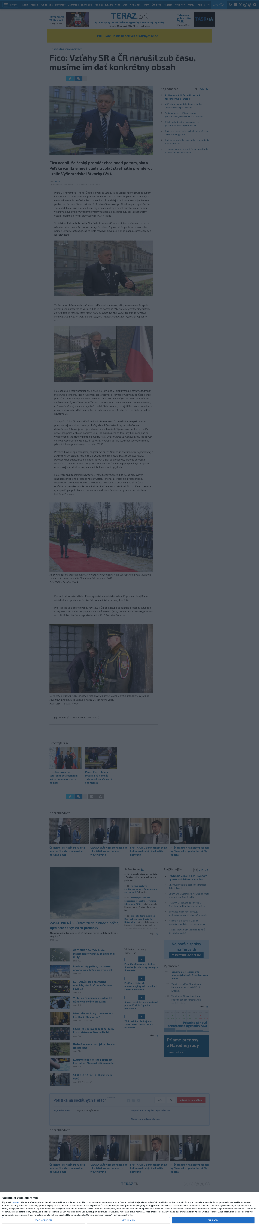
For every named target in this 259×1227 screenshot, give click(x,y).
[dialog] (129, 1209)
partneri (15, 1202)
